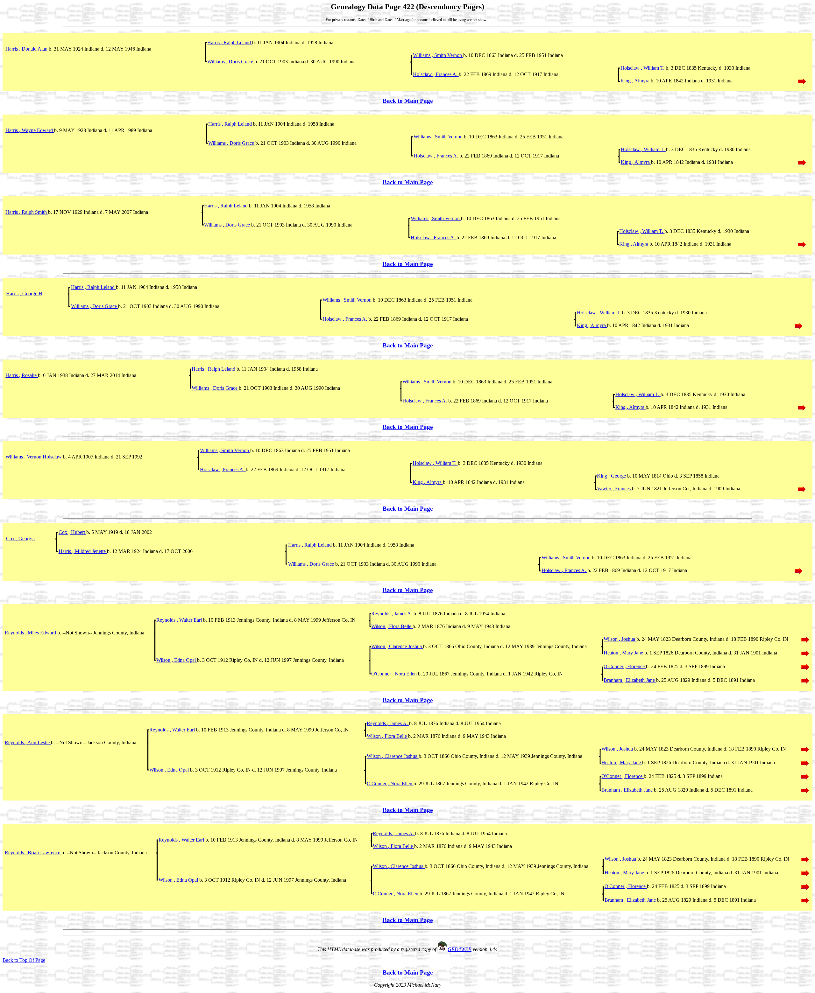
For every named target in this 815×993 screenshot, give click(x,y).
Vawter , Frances (614, 488)
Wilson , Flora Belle (392, 626)
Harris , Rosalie (21, 375)
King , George (612, 476)
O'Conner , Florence (625, 666)
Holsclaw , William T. (643, 68)
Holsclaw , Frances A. (436, 74)
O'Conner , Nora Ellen (394, 673)
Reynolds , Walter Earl (179, 620)
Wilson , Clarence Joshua (397, 646)
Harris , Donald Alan (27, 49)
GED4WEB (459, 949)
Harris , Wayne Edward (29, 130)
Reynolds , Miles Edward (31, 632)
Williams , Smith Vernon (438, 55)
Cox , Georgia (20, 538)
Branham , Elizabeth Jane (630, 680)
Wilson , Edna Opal (176, 660)
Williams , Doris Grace (230, 61)
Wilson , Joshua (620, 639)
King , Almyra (635, 80)
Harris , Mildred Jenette (83, 551)
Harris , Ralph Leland (229, 42)
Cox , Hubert (72, 532)
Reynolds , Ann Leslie (28, 742)
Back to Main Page (408, 100)
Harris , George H (24, 293)
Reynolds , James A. (392, 613)
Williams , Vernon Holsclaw (34, 456)
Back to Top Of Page (24, 960)
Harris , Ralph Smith (26, 212)
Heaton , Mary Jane (624, 652)
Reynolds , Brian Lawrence (33, 852)
